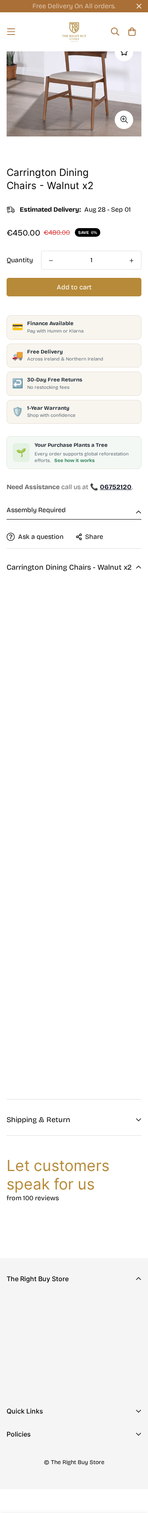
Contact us (23, 1445)
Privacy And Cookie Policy (47, 1455)
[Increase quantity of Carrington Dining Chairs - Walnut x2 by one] (131, 260)
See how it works (74, 460)
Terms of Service (32, 1495)
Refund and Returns (37, 1468)
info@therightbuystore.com (49, 1366)
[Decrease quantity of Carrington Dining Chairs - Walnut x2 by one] (51, 260)
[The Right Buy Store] (74, 31)
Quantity (20, 260)
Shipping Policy (31, 1481)
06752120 (21, 1354)
